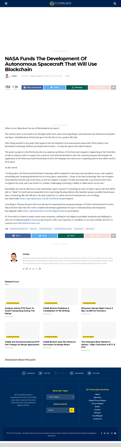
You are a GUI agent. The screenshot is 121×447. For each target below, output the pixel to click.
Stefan (14, 76)
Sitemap (83, 433)
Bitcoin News (88, 337)
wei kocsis (90, 229)
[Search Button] (71, 410)
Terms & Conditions (43, 433)
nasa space (78, 229)
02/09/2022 (47, 348)
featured (33, 229)
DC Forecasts (16, 433)
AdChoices (51, 436)
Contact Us (97, 419)
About (97, 394)
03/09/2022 (9, 348)
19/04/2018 (24, 76)
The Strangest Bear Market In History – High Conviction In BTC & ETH (98, 344)
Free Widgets (97, 416)
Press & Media (97, 403)
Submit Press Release (97, 400)
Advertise (97, 397)
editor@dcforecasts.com (28, 223)
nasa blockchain (45, 229)
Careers (97, 410)
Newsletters (92, 433)
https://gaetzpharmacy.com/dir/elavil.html (39, 198)
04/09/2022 (9, 316)
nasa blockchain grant (63, 229)
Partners (97, 413)
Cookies (64, 433)
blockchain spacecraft (18, 229)
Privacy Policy (55, 433)
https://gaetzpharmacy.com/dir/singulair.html (44, 210)
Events (97, 407)
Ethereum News (37, 76)
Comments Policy (74, 433)
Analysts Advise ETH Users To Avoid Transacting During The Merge (20, 311)
